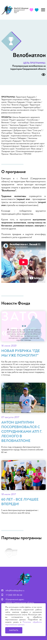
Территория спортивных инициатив (20, 106)
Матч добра (6, 133)
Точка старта (35, 125)
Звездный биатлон (22, 133)
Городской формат (11, 146)
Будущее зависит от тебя (32, 146)
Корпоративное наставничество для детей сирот (23, 143)
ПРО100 (27, 154)
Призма (4, 154)
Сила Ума (5, 104)
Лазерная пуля (7, 151)
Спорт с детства (34, 102)
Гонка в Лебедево (18, 138)
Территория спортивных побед (15, 99)
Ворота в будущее (16, 102)
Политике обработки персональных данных (23, 623)
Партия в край (7, 148)
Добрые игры (20, 130)
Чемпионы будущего (18, 125)
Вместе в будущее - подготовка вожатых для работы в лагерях (21, 136)
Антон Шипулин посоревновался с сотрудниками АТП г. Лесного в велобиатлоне (21, 431)
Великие (5, 122)
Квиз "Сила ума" (35, 130)
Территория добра (31, 107)
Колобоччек (32, 120)
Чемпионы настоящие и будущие (19, 139)
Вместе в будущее (20, 104)
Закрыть (13, 630)
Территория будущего (25, 97)
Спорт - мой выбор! (19, 122)
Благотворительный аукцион (29, 151)
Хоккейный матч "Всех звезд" (29, 148)
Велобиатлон (16, 154)
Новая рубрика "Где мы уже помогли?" (20, 353)
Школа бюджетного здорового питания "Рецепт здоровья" (20, 118)
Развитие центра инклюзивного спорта (18, 110)
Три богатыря (29, 141)
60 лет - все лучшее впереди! (20, 501)
